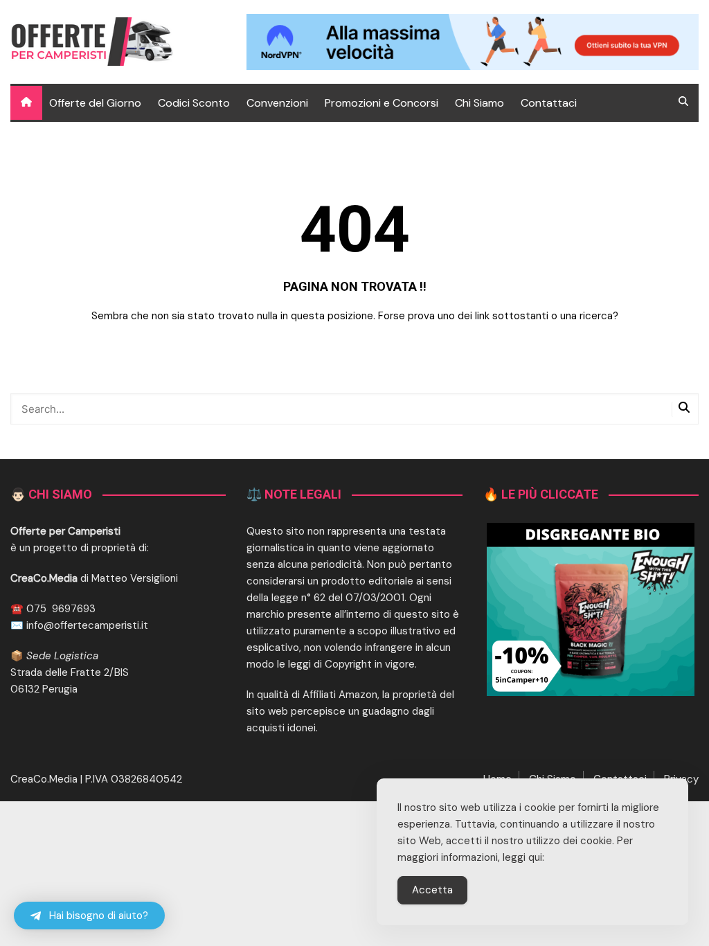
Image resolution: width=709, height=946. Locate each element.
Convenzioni (277, 103)
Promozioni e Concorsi (381, 103)
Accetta (432, 890)
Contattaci (549, 103)
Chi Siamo (479, 103)
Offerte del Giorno (95, 103)
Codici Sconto (194, 103)
